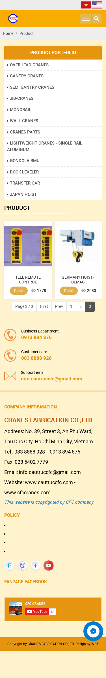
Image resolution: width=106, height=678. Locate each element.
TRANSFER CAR (25, 183)
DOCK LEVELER (24, 172)
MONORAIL (20, 109)
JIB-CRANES (21, 98)
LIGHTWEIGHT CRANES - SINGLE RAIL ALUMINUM (44, 146)
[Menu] (85, 19)
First (44, 306)
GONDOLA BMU (25, 160)
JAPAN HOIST (23, 194)
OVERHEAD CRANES (29, 64)
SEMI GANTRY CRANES (32, 87)
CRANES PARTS (25, 132)
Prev (59, 306)
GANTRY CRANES (27, 76)
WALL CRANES (24, 120)
